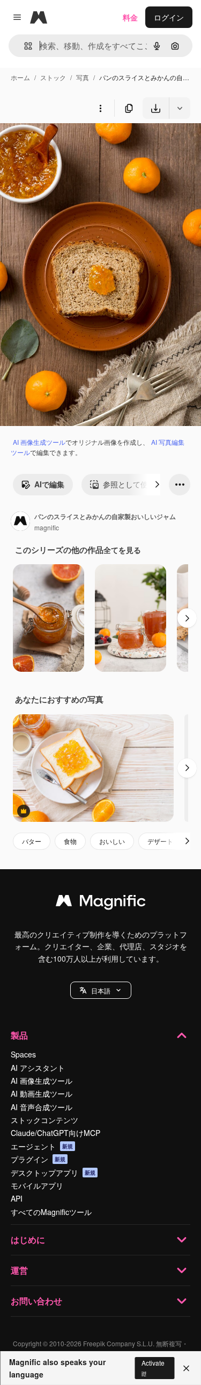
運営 (19, 1270)
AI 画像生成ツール (39, 441)
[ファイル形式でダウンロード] (179, 108)
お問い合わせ (36, 1301)
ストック (53, 77)
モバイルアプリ (37, 1185)
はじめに (28, 1239)
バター (31, 841)
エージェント (42, 1146)
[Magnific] (101, 903)
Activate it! (153, 1367)
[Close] (186, 1368)
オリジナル (74, 144)
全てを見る (122, 549)
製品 (19, 1035)
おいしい (112, 841)
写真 (82, 77)
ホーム (20, 77)
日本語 (100, 990)
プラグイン (38, 1159)
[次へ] (157, 484)
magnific (46, 527)
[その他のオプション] (100, 108)
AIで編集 (49, 484)
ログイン (169, 17)
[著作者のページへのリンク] (20, 522)
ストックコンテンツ (44, 1119)
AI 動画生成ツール (41, 1093)
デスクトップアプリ (53, 1172)
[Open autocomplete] (24, 46)
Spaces (23, 1054)
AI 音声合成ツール (41, 1107)
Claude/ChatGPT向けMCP (55, 1132)
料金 (130, 17)
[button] (100, 990)
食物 (70, 841)
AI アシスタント (38, 1067)
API (17, 1198)
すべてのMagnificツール (51, 1211)
